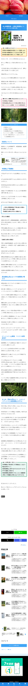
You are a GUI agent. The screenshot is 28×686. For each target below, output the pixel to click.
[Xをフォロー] (7, 540)
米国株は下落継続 (8, 129)
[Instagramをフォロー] (20, 540)
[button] (25, 374)
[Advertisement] (14, 513)
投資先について (7, 127)
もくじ (12, 124)
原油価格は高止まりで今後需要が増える (13, 131)
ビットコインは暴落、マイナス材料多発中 (13, 132)
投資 (3, 496)
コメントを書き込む (14, 645)
